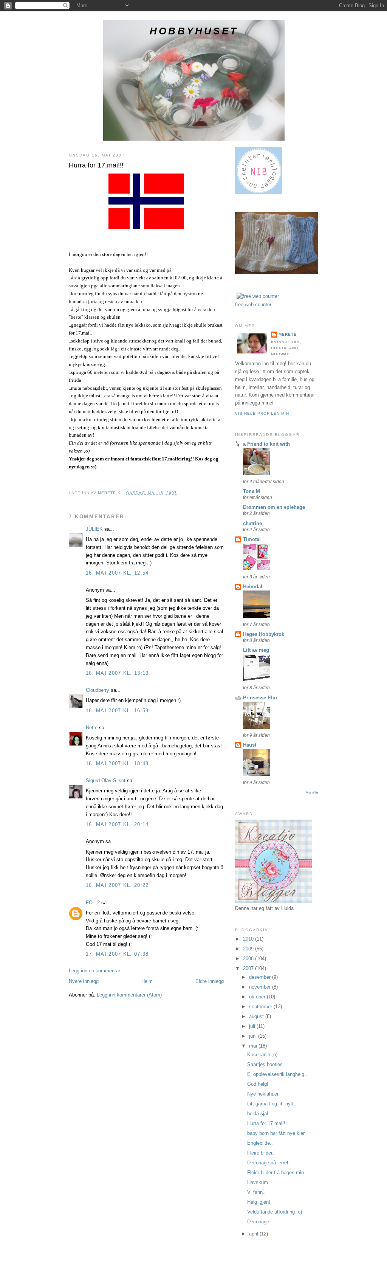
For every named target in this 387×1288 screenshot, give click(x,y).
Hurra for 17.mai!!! (267, 1123)
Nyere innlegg (84, 981)
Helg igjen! (258, 1202)
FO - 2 (93, 902)
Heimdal (252, 586)
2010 (249, 939)
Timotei (252, 539)
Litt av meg (256, 650)
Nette (92, 727)
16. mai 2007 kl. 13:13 (117, 673)
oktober (258, 997)
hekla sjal (257, 1113)
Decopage (258, 1221)
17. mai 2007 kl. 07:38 (117, 954)
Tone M (251, 491)
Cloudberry (97, 690)
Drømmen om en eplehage (274, 507)
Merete (288, 334)
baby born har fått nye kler (276, 1133)
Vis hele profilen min (262, 413)
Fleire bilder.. (261, 1153)
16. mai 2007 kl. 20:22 (117, 885)
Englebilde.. (260, 1143)
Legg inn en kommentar (94, 970)
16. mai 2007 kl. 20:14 (117, 824)
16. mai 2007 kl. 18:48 (117, 763)
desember (260, 977)
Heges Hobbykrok (263, 634)
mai (254, 1046)
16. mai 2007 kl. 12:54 (117, 573)
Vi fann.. (256, 1192)
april (254, 1234)
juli (253, 1026)
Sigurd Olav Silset (105, 780)
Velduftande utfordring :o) (274, 1212)
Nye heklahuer (263, 1094)
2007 (249, 968)
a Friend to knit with (266, 444)
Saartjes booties (265, 1064)
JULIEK (94, 529)
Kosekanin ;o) (262, 1054)
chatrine (252, 523)
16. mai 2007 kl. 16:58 (117, 710)
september (261, 1006)
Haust (249, 745)
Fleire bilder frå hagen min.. (277, 1172)
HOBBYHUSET (194, 31)
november (260, 987)
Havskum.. (259, 1182)
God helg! (257, 1084)
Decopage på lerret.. (269, 1163)
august (257, 1016)
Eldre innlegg (209, 981)
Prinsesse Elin (260, 698)
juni (253, 1036)
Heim (147, 981)
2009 (249, 949)
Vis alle (312, 792)
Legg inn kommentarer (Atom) (129, 995)
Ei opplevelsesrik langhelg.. (277, 1074)
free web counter (253, 304)
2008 (249, 958)
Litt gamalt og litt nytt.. (272, 1104)
